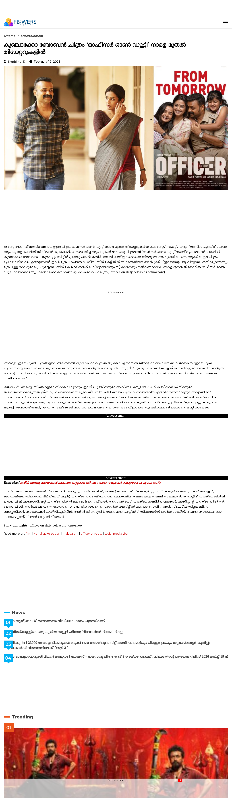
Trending (22, 719)
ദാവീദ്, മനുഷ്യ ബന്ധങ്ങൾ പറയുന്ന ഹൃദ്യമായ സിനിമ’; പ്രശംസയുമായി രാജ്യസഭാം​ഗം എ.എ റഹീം (90, 483)
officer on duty (91, 533)
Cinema (9, 36)
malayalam (70, 533)
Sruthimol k (16, 61)
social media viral (117, 533)
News (18, 612)
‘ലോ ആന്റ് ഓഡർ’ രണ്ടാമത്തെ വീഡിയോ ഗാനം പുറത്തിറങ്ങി (65, 621)
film (28, 533)
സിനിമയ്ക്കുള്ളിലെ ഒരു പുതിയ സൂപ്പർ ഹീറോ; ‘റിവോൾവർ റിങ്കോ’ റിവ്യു (74, 632)
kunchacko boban (47, 533)
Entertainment (32, 36)
